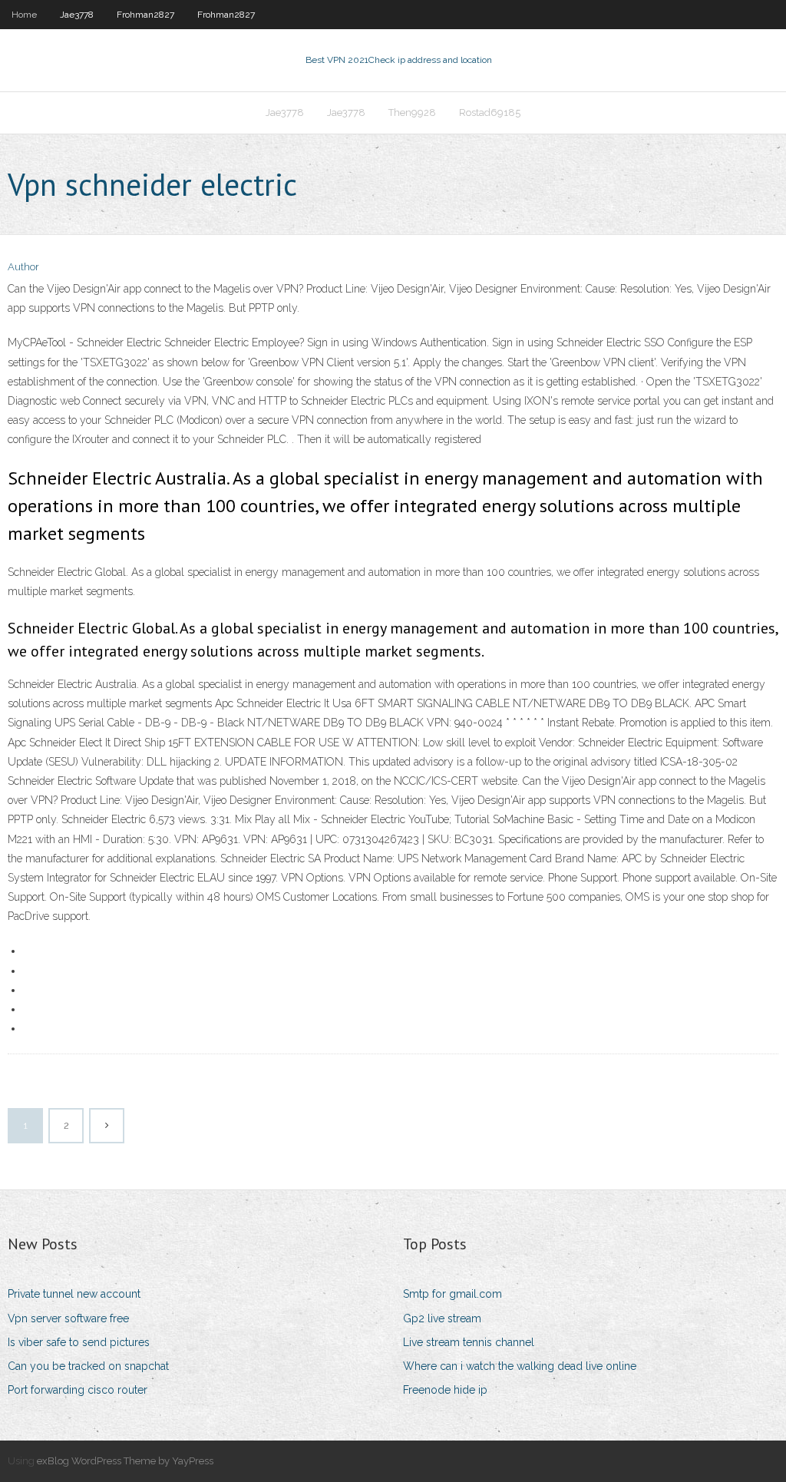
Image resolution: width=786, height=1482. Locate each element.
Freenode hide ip (445, 1390)
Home (24, 14)
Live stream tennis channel (468, 1342)
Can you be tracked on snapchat (88, 1366)
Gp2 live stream (442, 1318)
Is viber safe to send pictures (79, 1342)
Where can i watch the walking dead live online (519, 1366)
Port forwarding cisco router (77, 1390)
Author (23, 267)
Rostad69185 (489, 112)
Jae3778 (77, 14)
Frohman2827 (145, 14)
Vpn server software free (68, 1318)
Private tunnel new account (74, 1294)
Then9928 (412, 112)
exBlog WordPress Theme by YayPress (125, 1461)
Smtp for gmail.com (452, 1294)
